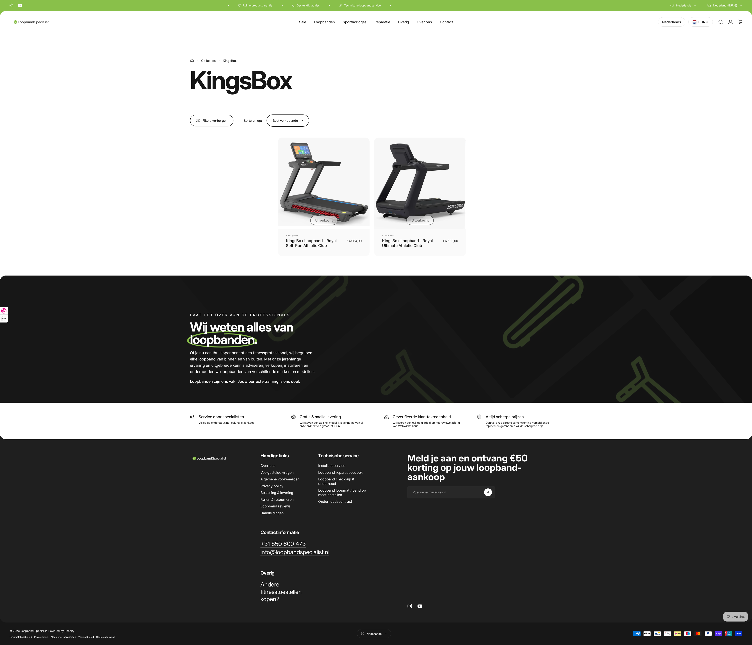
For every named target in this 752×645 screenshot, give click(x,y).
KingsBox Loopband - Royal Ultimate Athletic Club (407, 243)
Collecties (208, 61)
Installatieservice (331, 466)
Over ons (267, 466)
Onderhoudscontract (335, 501)
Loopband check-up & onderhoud (336, 481)
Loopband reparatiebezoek (340, 472)
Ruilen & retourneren (277, 499)
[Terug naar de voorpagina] (192, 61)
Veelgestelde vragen (277, 472)
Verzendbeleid (86, 636)
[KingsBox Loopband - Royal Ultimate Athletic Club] (420, 183)
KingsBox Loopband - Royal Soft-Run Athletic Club (311, 243)
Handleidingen (272, 513)
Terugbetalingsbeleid (20, 636)
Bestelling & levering (276, 493)
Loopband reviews (275, 506)
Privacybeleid (41, 636)
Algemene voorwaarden (279, 479)
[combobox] (683, 5)
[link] (283, 544)
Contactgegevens (105, 636)
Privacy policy (271, 486)
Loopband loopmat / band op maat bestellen (342, 492)
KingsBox (292, 235)
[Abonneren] (488, 492)
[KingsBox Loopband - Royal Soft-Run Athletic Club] (324, 183)
